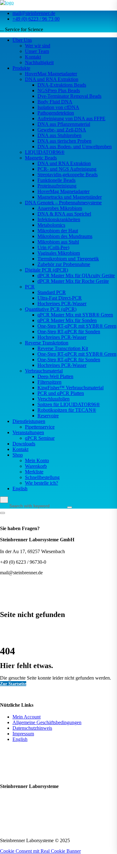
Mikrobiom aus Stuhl (58, 241)
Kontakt (33, 56)
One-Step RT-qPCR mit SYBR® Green (76, 326)
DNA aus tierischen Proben (64, 141)
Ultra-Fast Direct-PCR (59, 298)
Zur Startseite (13, 683)
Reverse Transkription (46, 342)
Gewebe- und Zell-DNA (61, 129)
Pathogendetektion (55, 113)
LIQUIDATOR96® (45, 152)
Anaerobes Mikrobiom (59, 208)
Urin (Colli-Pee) (53, 247)
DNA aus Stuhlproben (59, 135)
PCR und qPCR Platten (60, 393)
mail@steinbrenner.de (33, 13)
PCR (30, 286)
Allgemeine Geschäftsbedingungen (46, 722)
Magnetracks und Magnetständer (69, 197)
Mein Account (26, 716)
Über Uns (22, 40)
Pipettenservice (40, 426)
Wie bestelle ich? (41, 483)
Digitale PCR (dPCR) (46, 270)
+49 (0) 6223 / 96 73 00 (36, 18)
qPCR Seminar (40, 438)
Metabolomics (51, 225)
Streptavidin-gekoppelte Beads (67, 174)
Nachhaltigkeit (39, 62)
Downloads (23, 443)
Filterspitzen (49, 382)
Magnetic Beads (41, 157)
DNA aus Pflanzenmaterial (63, 124)
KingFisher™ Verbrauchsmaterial (70, 387)
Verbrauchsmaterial (44, 370)
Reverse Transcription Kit (62, 348)
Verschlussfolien (53, 398)
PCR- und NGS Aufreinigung (66, 169)
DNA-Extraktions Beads (61, 85)
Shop (17, 455)
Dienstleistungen (28, 421)
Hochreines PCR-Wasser (61, 303)
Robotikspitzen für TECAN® (66, 410)
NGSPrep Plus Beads (58, 90)
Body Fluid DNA (54, 101)
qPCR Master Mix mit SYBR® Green (75, 314)
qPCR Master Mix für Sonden (67, 320)
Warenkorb (36, 466)
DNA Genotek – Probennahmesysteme (63, 202)
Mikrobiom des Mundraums (64, 236)
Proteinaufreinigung (56, 185)
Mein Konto (37, 460)
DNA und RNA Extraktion (51, 79)
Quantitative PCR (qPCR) (50, 309)
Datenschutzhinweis (32, 728)
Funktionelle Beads (56, 180)
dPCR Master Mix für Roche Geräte (73, 281)
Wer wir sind (37, 45)
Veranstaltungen (28, 432)
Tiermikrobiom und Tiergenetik (68, 258)
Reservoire (48, 415)
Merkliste (34, 471)
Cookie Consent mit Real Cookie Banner (40, 851)
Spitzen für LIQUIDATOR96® (68, 404)
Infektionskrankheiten (58, 219)
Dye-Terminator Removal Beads (69, 96)
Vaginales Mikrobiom (58, 253)
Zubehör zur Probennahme (63, 264)
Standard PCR (51, 292)
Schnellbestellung (42, 477)
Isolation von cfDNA (58, 107)
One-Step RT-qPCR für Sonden (68, 331)
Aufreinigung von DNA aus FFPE (71, 118)
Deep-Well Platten (55, 376)
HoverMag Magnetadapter (51, 73)
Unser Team (37, 51)
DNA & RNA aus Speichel (64, 213)
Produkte (21, 68)
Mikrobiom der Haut (57, 230)
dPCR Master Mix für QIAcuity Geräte (76, 275)
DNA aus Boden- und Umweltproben (74, 146)
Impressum (23, 733)
